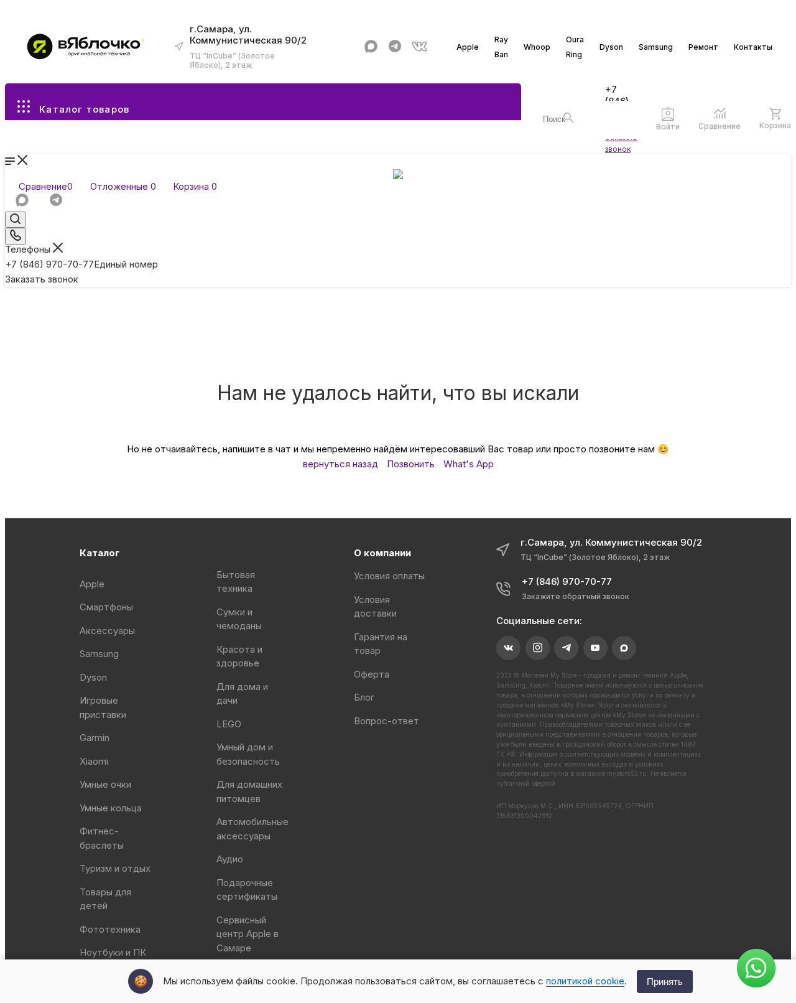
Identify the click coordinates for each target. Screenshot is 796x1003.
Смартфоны (106, 607)
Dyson (611, 47)
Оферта (371, 674)
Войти (668, 126)
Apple (467, 47)
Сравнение (719, 126)
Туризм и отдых (115, 868)
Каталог (99, 553)
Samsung (656, 47)
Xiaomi (94, 761)
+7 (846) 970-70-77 (81, 264)
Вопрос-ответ (386, 721)
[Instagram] (537, 648)
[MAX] (371, 46)
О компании (382, 553)
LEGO (228, 724)
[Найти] (568, 117)
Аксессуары (107, 631)
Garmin (94, 738)
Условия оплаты (389, 576)
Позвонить (411, 464)
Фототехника (110, 929)
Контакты (753, 47)
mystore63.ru (627, 773)
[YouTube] (595, 648)
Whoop (537, 47)
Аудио (229, 859)
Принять (665, 981)
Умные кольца (111, 808)
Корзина (775, 125)
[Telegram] (395, 46)
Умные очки (105, 784)
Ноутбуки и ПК (113, 952)
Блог (364, 697)
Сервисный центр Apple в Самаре (247, 934)
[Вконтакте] (419, 46)
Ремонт (703, 47)
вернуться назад (340, 464)
